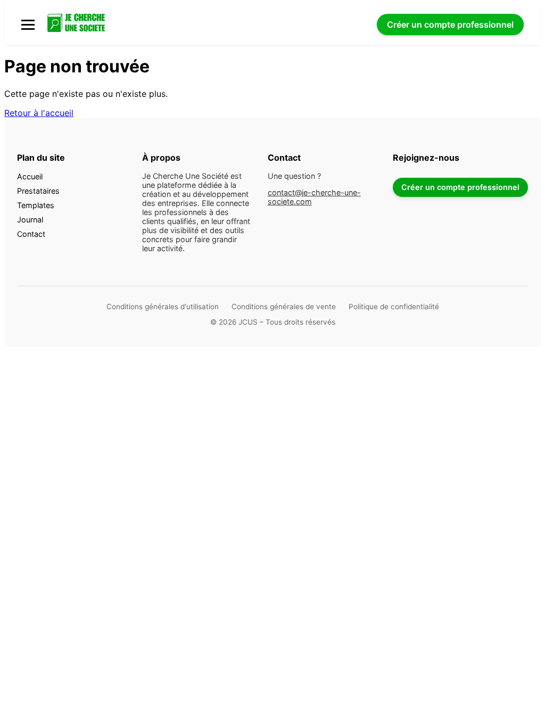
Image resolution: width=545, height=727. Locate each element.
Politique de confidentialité (394, 306)
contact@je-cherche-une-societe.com (314, 197)
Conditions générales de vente (284, 306)
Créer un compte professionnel (460, 187)
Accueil (30, 176)
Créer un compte (450, 24)
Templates (35, 205)
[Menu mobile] (28, 25)
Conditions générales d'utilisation (162, 306)
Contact (31, 233)
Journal (30, 219)
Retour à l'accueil (38, 113)
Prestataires (38, 190)
